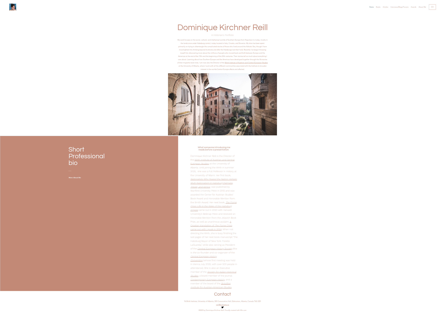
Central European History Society (214, 248)
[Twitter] (222, 307)
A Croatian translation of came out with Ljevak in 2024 (211, 225)
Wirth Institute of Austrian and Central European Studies (246, 63)
